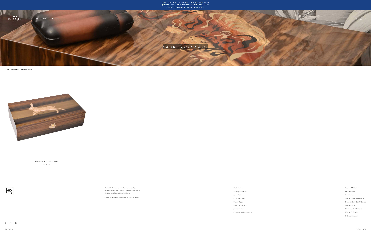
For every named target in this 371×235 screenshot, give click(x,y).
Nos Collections (238, 188)
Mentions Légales (350, 206)
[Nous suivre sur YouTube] (16, 223)
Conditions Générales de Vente (354, 198)
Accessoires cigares (239, 198)
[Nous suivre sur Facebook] (6, 223)
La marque (54, 19)
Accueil (7, 69)
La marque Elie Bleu (240, 191)
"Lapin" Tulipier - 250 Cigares (46, 161)
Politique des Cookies (351, 213)
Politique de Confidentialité (353, 209)
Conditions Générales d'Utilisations (355, 202)
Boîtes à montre (238, 209)
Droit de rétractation (351, 216)
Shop (30, 19)
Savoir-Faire (237, 195)
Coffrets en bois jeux (240, 206)
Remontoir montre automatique (243, 213)
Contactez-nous (349, 195)
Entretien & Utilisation (352, 188)
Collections (41, 19)
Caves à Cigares (15, 69)
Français (347, 19)
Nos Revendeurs (350, 191)
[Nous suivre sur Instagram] (11, 223)
